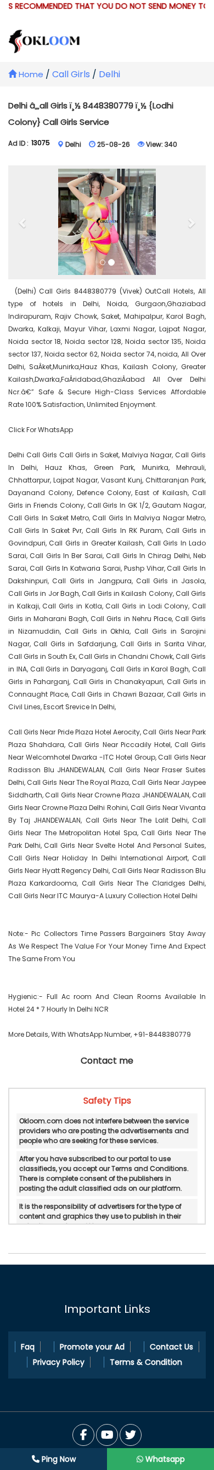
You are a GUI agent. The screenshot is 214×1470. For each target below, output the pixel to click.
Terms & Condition (146, 1362)
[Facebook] (83, 1435)
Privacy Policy (59, 1362)
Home (29, 74)
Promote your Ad (92, 1346)
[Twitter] (107, 1435)
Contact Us (171, 1346)
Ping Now (58, 1459)
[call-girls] (107, 222)
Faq (28, 1346)
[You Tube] (131, 1435)
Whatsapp (164, 1459)
